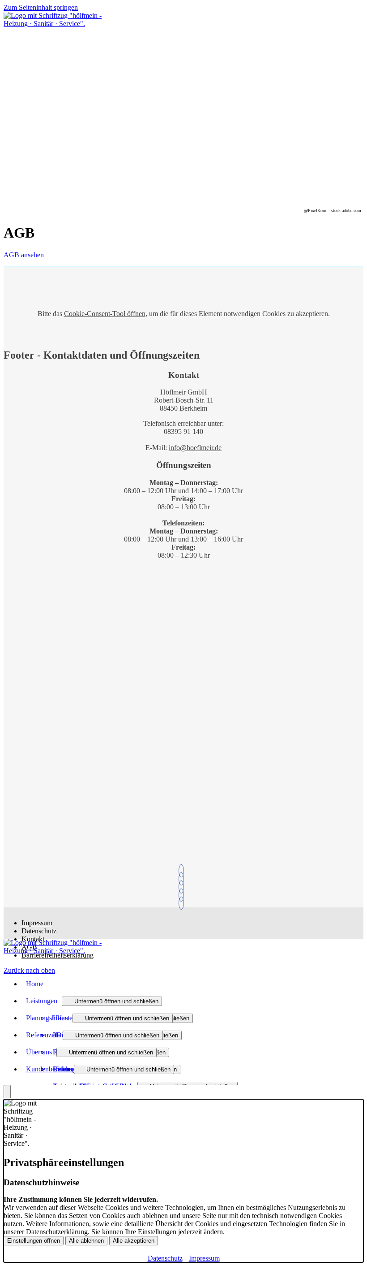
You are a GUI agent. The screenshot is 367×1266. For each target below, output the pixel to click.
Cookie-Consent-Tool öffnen (104, 313)
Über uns (39, 1052)
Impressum (36, 923)
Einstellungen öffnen (33, 1240)
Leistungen (41, 1001)
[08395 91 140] (183, 871)
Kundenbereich (47, 1069)
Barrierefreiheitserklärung (57, 955)
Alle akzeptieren (133, 1240)
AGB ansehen (24, 255)
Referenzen (42, 1035)
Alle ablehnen (86, 1240)
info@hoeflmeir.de (195, 447)
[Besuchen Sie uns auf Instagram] (183, 903)
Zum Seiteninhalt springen (41, 7)
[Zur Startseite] (53, 23)
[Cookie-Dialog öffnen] (7, 1092)
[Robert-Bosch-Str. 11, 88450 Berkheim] (183, 895)
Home (34, 984)
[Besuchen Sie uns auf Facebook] (183, 887)
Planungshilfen (47, 1018)
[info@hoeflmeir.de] (183, 879)
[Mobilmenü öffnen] (6, 34)
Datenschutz (38, 931)
